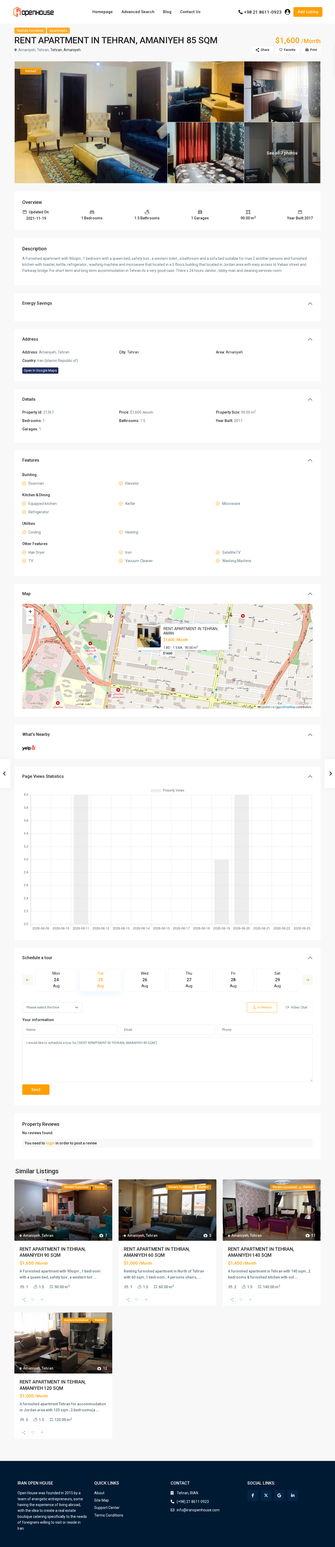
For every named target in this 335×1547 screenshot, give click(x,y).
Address (30, 339)
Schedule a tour (37, 957)
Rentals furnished (30, 31)
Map (26, 593)
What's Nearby (36, 734)
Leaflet (265, 707)
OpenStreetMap (285, 707)
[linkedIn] (292, 1495)
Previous (27, 980)
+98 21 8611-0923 (263, 12)
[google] (279, 1495)
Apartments (58, 31)
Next (307, 980)
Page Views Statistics (43, 776)
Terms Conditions (108, 1515)
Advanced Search (137, 11)
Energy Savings (37, 303)
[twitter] (266, 1495)
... (94, 1277)
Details (29, 399)
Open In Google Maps (40, 370)
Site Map (101, 1500)
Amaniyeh (72, 50)
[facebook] (252, 1495)
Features (30, 460)
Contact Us (190, 11)
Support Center (107, 1508)
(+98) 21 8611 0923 (193, 1502)
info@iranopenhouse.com (198, 1510)
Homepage (102, 11)
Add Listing (308, 11)
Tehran (56, 50)
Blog (167, 11)
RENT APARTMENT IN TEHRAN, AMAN (190, 630)
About (99, 1493)
